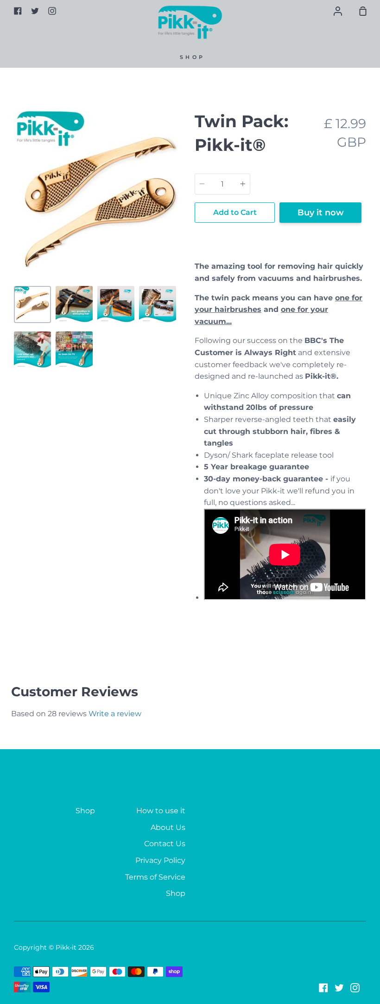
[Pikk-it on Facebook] (323, 987)
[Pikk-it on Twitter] (339, 987)
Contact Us (164, 843)
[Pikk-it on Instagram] (355, 987)
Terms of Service (155, 877)
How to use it (160, 810)
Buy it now (321, 212)
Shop (192, 57)
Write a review (115, 713)
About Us (168, 827)
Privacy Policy (160, 860)
